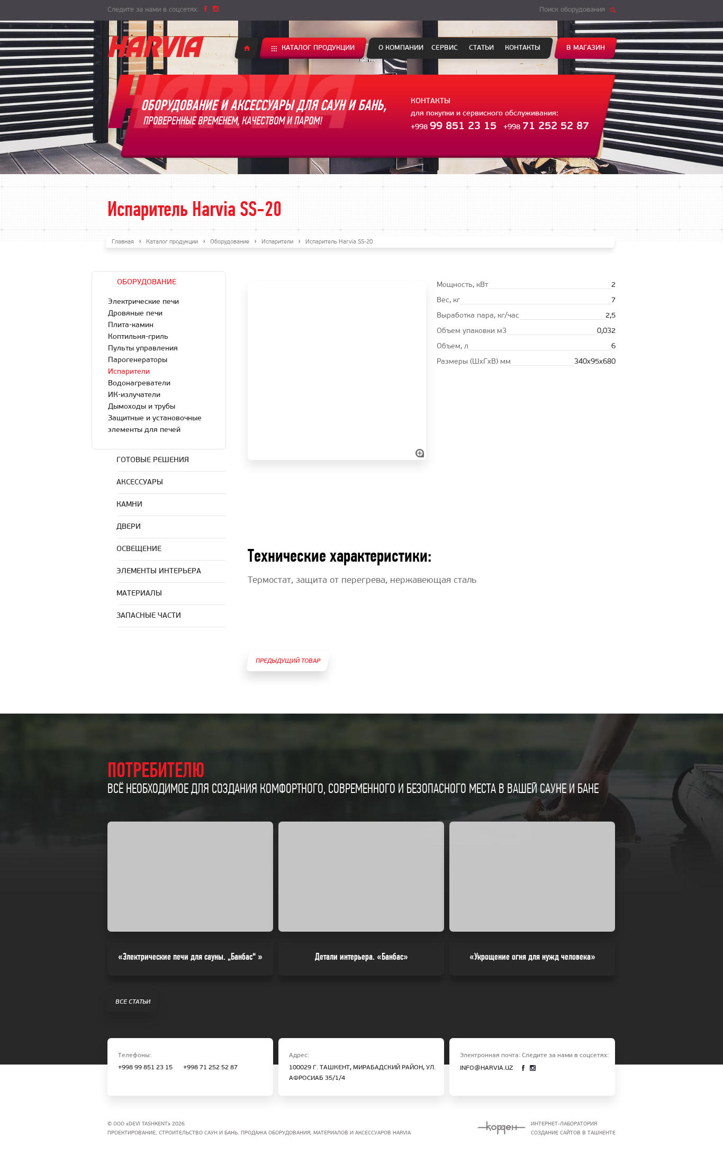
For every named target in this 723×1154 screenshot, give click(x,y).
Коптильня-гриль (138, 337)
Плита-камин (130, 325)
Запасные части (148, 616)
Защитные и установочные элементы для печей (155, 424)
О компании (400, 47)
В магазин (585, 47)
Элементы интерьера (158, 571)
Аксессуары (139, 482)
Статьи (481, 47)
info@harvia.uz (486, 1068)
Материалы (139, 594)
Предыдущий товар (288, 661)
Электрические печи (143, 302)
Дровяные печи (135, 314)
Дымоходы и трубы (141, 407)
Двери (128, 527)
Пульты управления (143, 349)
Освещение (138, 549)
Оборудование (229, 242)
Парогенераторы (137, 360)
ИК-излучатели (134, 395)
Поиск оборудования (572, 9)
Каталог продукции (318, 47)
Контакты (522, 47)
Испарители (277, 242)
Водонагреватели (139, 383)
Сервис (444, 47)
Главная (123, 242)
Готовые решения (152, 460)
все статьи (132, 1002)
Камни (129, 505)
